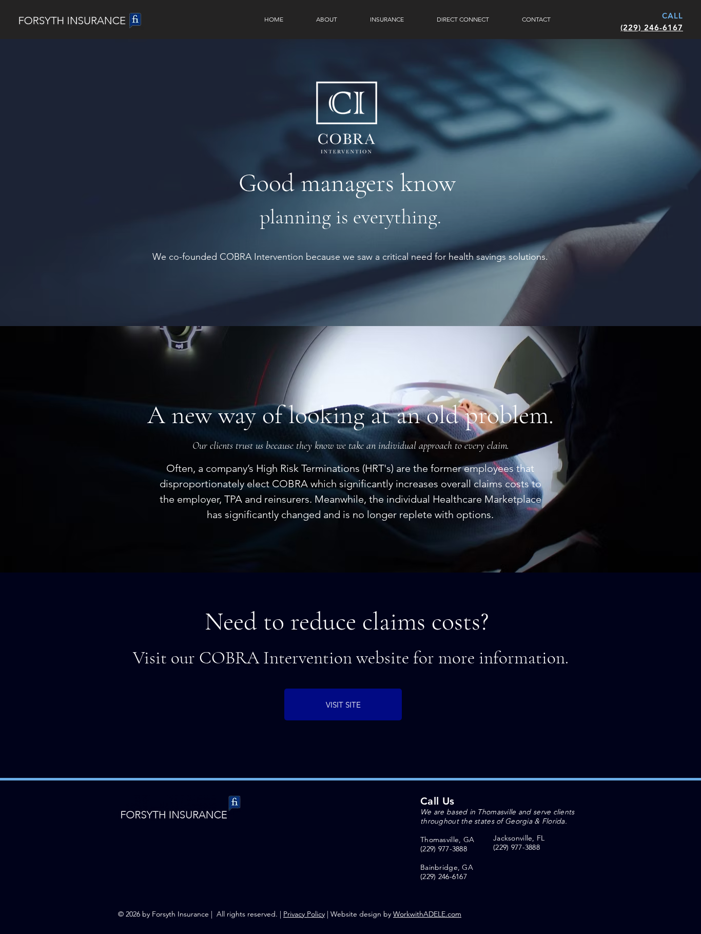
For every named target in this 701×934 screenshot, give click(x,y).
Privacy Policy (304, 914)
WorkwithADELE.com (427, 914)
